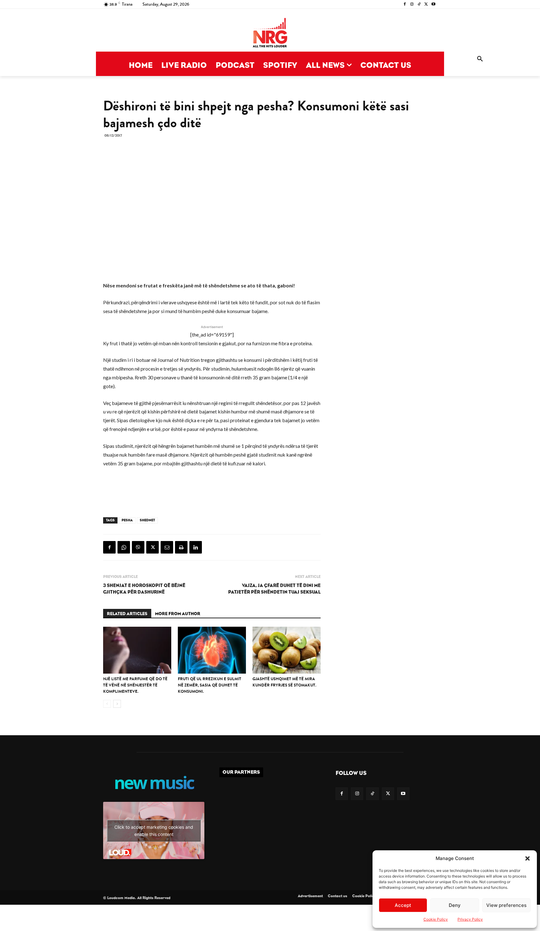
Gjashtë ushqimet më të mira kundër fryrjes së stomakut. (284, 682)
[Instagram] (412, 4)
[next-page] (117, 704)
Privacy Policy (470, 919)
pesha (127, 520)
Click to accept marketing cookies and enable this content (153, 830)
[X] (426, 4)
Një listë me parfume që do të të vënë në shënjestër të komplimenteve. (135, 685)
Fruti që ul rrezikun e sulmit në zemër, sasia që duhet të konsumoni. (209, 685)
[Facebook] (404, 4)
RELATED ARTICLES (127, 614)
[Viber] (138, 547)
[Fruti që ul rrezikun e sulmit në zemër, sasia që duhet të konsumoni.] (212, 650)
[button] (527, 858)
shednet (147, 520)
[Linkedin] (195, 547)
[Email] (167, 547)
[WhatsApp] (124, 547)
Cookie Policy (435, 919)
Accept (403, 905)
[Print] (181, 547)
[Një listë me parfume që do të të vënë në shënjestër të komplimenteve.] (137, 650)
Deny (455, 905)
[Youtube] (433, 4)
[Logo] (270, 33)
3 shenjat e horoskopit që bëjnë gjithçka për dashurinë (144, 589)
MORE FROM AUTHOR (177, 614)
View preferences (506, 905)
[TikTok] (419, 4)
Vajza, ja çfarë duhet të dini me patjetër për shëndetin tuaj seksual (274, 589)
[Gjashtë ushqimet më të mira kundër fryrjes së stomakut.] (286, 650)
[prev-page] (107, 704)
